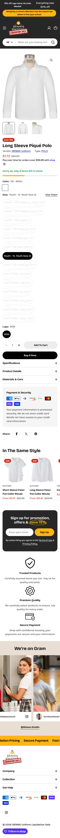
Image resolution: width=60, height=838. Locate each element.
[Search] (53, 42)
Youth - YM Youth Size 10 (18, 248)
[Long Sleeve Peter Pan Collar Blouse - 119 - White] (31, 503)
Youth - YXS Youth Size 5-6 (19, 230)
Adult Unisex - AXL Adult (18, 301)
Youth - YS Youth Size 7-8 (18, 239)
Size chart (51, 194)
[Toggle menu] (4, 28)
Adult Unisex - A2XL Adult (18, 310)
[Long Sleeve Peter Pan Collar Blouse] (42, 469)
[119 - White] (5, 187)
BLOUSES (7, 486)
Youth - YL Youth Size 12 (17, 255)
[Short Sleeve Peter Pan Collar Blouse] (15, 469)
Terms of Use (45, 540)
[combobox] (30, 42)
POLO (44, 151)
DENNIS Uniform (21, 151)
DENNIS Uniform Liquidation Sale (31, 824)
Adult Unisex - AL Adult (17, 292)
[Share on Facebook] (16, 434)
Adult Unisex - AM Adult (17, 284)
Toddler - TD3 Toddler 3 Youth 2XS (23, 212)
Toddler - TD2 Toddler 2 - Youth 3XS (24, 203)
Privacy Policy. (30, 543)
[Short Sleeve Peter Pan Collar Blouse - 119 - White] (4, 503)
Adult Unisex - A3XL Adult (18, 319)
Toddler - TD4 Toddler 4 (17, 221)
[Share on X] (26, 434)
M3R (6, 334)
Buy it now (30, 355)
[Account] (49, 28)
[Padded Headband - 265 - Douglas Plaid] (58, 499)
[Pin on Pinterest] (36, 434)
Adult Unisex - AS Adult (17, 275)
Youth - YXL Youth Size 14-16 (20, 266)
